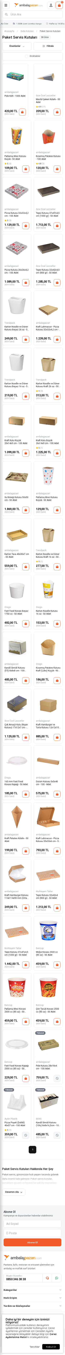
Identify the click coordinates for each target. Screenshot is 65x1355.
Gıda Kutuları (27, 31)
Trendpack (10, 323)
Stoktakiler (35, 56)
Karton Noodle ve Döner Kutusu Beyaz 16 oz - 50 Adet (17, 385)
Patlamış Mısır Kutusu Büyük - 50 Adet (47, 498)
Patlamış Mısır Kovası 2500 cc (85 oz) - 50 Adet (15, 1011)
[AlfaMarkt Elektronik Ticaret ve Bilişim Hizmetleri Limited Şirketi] (28, 5)
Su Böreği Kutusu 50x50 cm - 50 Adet (16, 498)
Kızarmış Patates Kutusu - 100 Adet (48, 157)
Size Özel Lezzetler (45, 95)
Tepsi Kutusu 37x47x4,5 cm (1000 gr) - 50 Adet (48, 214)
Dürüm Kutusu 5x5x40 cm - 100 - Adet (47, 783)
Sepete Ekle (22, 112)
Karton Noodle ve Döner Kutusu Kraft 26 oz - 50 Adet (47, 385)
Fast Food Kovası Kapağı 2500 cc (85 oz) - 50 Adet (17, 1067)
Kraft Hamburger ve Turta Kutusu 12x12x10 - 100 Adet (48, 726)
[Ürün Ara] (6, 14)
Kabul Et (51, 1346)
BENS (38, 1119)
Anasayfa (9, 31)
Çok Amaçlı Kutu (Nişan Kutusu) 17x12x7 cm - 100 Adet (16, 726)
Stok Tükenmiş (57, 1078)
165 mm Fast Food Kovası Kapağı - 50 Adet (16, 783)
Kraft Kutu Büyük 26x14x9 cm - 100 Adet (47, 442)
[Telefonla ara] (47, 1278)
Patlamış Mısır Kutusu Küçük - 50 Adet (15, 157)
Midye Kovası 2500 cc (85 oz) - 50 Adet (47, 953)
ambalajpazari (12, 92)
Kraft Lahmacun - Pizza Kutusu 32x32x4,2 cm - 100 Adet (47, 328)
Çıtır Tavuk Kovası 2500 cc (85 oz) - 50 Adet (47, 1010)
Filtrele (50, 46)
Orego (8, 607)
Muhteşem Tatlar (44, 891)
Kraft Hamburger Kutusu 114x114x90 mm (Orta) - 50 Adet (17, 897)
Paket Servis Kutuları (50, 31)
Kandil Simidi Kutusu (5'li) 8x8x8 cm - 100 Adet (15, 669)
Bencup (40, 948)
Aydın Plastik (11, 1119)
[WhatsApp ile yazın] (56, 1278)
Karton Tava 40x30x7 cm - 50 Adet (17, 555)
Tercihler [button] (35, 1346)
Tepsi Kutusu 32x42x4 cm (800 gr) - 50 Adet (47, 896)
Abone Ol (32, 1242)
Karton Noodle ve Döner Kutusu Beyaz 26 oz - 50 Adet (17, 328)
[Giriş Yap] (51, 5)
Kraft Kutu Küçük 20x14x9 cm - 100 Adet (16, 442)
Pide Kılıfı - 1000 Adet (15, 96)
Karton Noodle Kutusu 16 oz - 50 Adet (47, 612)
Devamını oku (12, 1192)
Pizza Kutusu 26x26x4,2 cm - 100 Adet (17, 271)
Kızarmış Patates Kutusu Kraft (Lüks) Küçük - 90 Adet (48, 669)
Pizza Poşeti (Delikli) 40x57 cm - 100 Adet (15, 1124)
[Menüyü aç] (5, 5)
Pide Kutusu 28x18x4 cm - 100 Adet (46, 1067)
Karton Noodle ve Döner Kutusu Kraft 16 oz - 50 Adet (47, 556)
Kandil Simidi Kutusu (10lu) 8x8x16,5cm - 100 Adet (48, 1124)
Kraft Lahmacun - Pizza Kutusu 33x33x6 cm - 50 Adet (48, 840)
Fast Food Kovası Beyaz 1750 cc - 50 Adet (16, 612)
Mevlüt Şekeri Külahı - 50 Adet (48, 100)
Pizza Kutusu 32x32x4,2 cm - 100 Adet (17, 214)
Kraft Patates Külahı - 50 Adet (16, 839)
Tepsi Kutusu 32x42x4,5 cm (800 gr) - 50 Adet (48, 271)
